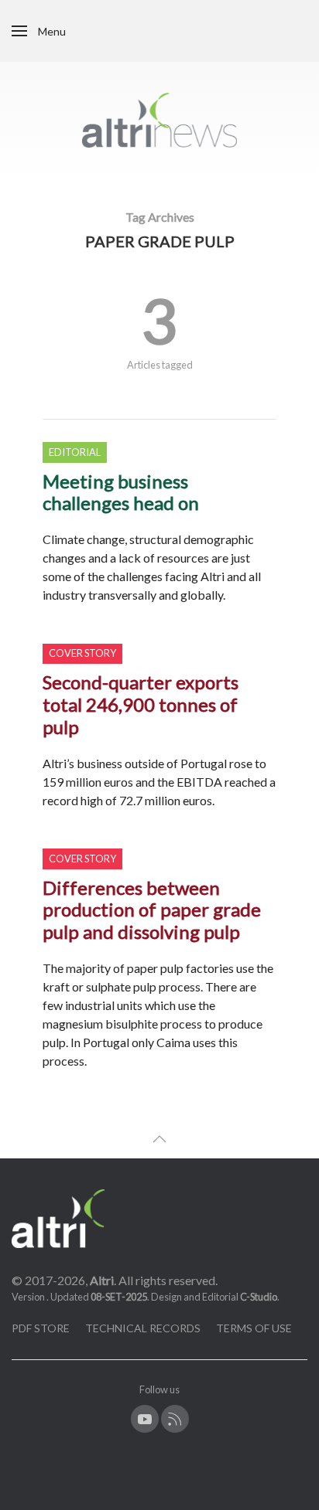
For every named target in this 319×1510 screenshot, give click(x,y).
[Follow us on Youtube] (145, 1419)
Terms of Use (254, 1328)
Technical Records (143, 1328)
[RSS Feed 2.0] (175, 1419)
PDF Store (41, 1328)
